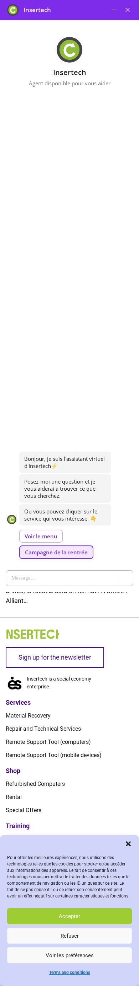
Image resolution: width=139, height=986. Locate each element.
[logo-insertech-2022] (32, 634)
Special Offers (23, 810)
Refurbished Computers (35, 783)
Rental (14, 797)
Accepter (69, 916)
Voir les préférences (70, 955)
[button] (128, 843)
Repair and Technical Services (43, 728)
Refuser (70, 936)
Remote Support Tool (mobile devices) (54, 755)
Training (18, 826)
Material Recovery (28, 715)
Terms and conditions (69, 972)
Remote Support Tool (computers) (48, 742)
